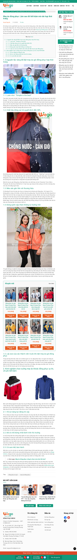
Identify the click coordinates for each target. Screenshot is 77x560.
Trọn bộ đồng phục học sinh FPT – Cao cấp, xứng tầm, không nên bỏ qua (29, 498)
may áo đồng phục (25, 474)
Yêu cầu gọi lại (55, 557)
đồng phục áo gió (13, 474)
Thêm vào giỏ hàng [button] (10, 316)
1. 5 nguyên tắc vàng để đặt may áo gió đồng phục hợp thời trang (21, 39)
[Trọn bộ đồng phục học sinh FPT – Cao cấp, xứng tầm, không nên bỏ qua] (29, 489)
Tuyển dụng (30, 529)
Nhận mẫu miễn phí (45, 505)
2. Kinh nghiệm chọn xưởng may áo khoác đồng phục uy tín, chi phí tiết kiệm (24, 50)
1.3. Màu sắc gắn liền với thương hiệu (16, 45)
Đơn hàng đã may (49, 525)
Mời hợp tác (48, 527)
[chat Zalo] (27, 557)
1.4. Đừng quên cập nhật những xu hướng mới (19, 47)
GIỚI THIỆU (29, 5)
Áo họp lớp (47, 519)
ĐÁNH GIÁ (62, 5)
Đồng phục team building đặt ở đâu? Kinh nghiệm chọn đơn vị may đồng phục (66, 75)
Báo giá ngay (30, 505)
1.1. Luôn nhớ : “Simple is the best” (16, 41)
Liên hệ (29, 531)
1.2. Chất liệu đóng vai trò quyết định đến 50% (19, 43)
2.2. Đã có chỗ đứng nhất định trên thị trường (19, 54)
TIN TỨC (67, 5)
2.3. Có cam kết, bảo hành (13, 56)
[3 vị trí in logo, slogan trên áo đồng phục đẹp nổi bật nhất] (47, 489)
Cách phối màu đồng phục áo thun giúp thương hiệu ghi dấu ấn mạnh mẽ (66, 54)
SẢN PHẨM (36, 5)
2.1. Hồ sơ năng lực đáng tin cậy (15, 52)
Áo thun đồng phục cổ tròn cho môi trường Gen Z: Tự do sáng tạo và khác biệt (66, 47)
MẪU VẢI (50, 5)
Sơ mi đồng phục (49, 522)
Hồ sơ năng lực (31, 517)
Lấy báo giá (48, 530)
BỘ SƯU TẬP (43, 5)
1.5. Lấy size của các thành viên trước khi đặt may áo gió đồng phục (24, 48)
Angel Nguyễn (6, 22)
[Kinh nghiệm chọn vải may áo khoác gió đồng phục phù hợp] (11, 489)
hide (32, 36)
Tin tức (22, 22)
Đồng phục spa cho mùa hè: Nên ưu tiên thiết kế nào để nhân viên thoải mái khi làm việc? (66, 68)
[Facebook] (65, 517)
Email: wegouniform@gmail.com (11, 548)
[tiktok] (65, 521)
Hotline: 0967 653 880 (11, 538)
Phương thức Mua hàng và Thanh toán (34, 525)
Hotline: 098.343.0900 (10, 531)
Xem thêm (51, 283)
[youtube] (68, 517)
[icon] (25, 557)
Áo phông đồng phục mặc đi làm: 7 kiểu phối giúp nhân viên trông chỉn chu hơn (66, 60)
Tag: (4, 474)
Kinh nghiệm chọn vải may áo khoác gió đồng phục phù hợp (11, 498)
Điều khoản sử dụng (32, 519)
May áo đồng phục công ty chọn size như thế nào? (30, 459)
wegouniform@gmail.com (68, 22)
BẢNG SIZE (56, 5)
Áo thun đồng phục (49, 517)
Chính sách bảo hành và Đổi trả (35, 522)
